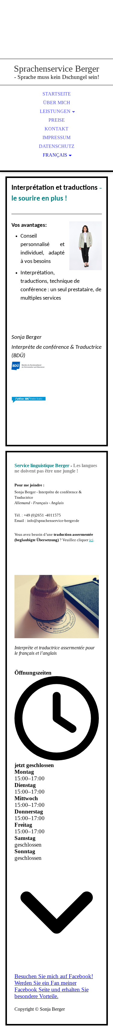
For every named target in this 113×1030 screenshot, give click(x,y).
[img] (57, 36)
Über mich (56, 102)
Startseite (56, 93)
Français (55, 155)
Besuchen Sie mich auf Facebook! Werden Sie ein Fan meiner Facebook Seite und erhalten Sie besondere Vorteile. (53, 986)
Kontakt (56, 128)
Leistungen (55, 111)
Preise (57, 120)
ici (91, 540)
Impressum (56, 137)
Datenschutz (56, 146)
